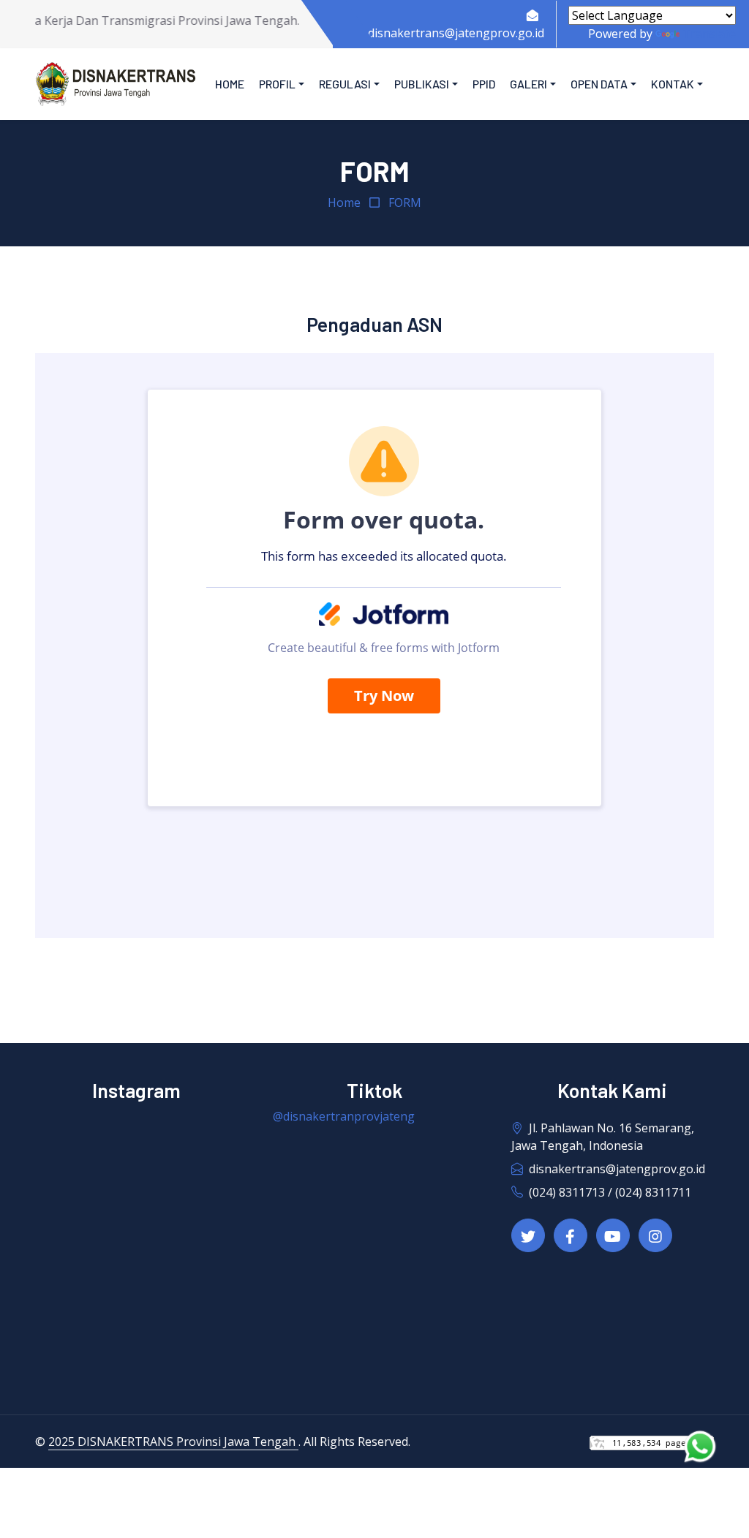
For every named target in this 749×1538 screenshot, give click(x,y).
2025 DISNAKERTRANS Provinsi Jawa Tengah (173, 1441)
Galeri (528, 84)
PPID (484, 84)
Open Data (599, 84)
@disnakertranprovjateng (344, 1116)
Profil (277, 84)
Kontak (672, 84)
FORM (404, 202)
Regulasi (345, 84)
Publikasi (421, 84)
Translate (709, 34)
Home (229, 84)
